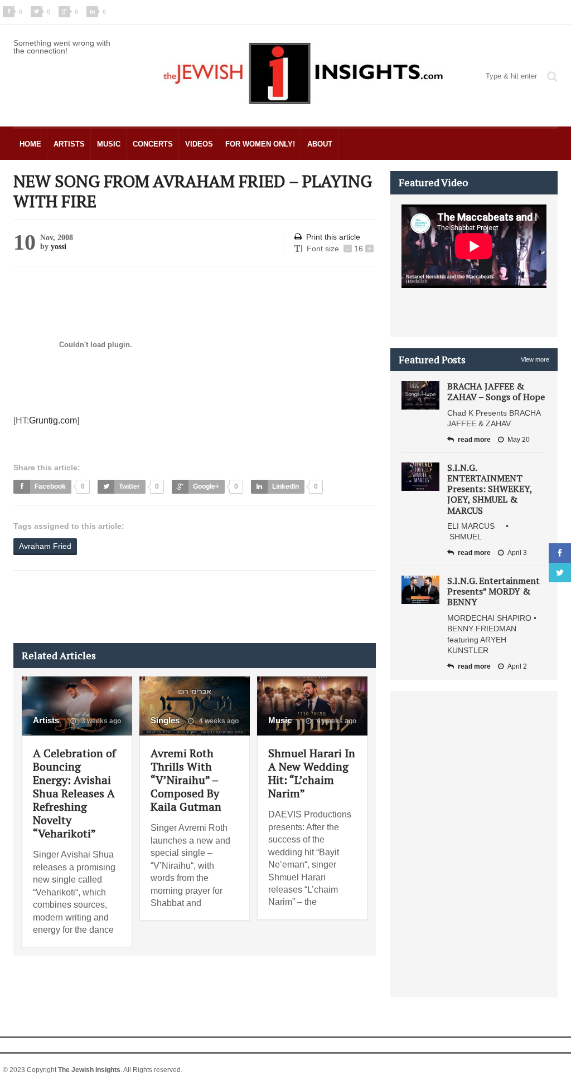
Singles (165, 720)
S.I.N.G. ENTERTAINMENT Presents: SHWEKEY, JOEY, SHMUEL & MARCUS (489, 489)
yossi (58, 246)
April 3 (517, 552)
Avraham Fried (45, 546)
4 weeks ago (218, 721)
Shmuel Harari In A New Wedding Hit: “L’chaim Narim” (311, 773)
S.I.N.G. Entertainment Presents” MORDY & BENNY (493, 591)
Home (30, 144)
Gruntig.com (53, 420)
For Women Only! (260, 144)
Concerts (153, 144)
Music (108, 144)
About (319, 144)
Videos (199, 144)
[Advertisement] (216, 607)
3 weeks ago (100, 721)
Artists (69, 144)
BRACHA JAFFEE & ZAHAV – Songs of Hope (496, 391)
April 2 (517, 666)
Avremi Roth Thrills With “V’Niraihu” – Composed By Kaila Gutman (186, 780)
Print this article (333, 236)
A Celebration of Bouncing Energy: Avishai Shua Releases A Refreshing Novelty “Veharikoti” (74, 793)
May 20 (518, 439)
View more (535, 359)
